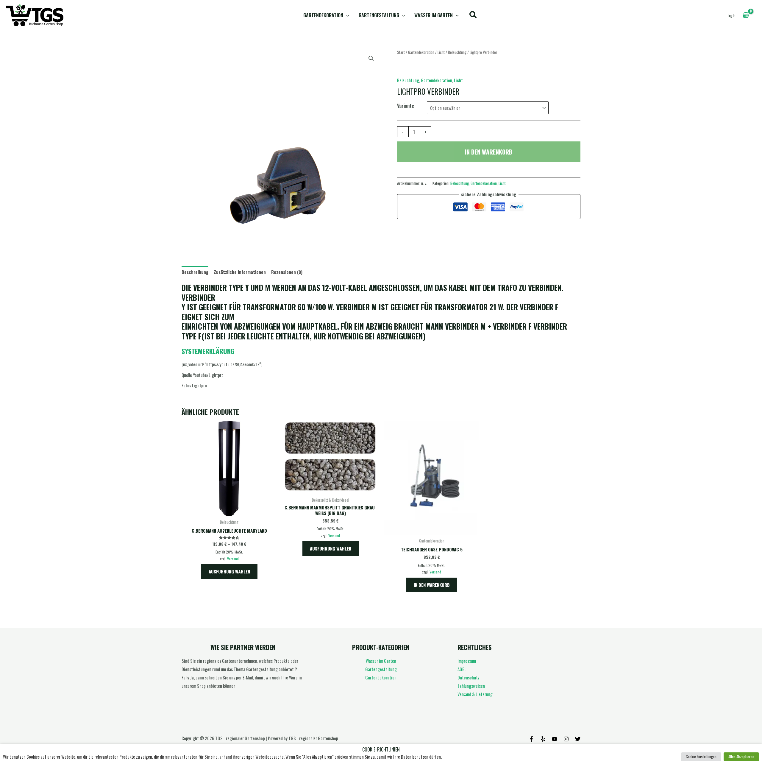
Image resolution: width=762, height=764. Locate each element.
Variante (405, 105)
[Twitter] (577, 739)
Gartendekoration (323, 15)
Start (401, 52)
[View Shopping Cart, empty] (746, 15)
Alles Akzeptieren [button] (741, 757)
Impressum (466, 660)
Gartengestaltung (379, 15)
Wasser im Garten (433, 15)
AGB (461, 669)
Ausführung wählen (229, 571)
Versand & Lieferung (475, 694)
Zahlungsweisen (471, 685)
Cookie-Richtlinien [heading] (381, 749)
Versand (233, 558)
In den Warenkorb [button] (432, 584)
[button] (346, 15)
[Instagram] (566, 739)
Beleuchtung (457, 52)
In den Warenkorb (488, 151)
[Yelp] (543, 739)
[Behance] (554, 739)
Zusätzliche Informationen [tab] (240, 272)
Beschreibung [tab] (195, 272)
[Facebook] (531, 739)
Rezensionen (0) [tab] (286, 272)
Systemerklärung (208, 351)
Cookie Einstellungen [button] (701, 757)
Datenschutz (468, 677)
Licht (441, 52)
